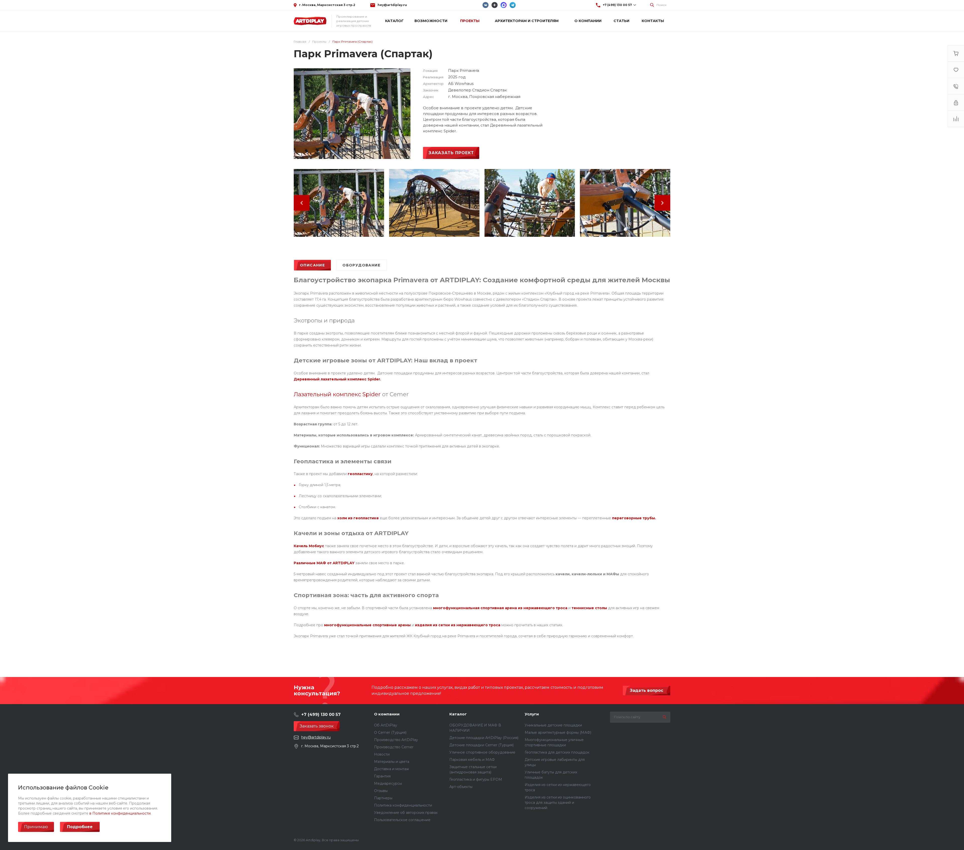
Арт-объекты (460, 786)
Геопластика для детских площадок (557, 752)
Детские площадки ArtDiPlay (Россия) (483, 737)
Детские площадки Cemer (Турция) (481, 745)
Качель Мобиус (309, 546)
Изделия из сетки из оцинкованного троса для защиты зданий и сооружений (558, 802)
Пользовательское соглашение (402, 820)
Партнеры (383, 798)
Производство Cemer (393, 747)
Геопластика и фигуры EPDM (475, 779)
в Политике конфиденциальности (120, 813)
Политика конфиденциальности (403, 805)
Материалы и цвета (391, 761)
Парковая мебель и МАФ (472, 759)
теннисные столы (589, 608)
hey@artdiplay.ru (392, 5)
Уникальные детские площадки (553, 725)
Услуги (532, 714)
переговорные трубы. (634, 518)
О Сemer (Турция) (390, 732)
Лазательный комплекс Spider (337, 394)
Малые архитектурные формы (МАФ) (558, 732)
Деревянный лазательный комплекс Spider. (337, 379)
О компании (387, 714)
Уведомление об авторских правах (406, 812)
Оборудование (361, 265)
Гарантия (382, 776)
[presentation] (302, 203)
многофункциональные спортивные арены (367, 625)
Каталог (458, 714)
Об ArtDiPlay (385, 725)
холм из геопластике (358, 518)
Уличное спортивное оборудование (482, 752)
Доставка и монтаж (391, 769)
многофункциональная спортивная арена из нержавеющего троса (500, 608)
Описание (312, 265)
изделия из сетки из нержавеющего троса (457, 625)
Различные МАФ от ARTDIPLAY (324, 563)
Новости (382, 754)
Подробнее (80, 826)
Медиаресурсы (388, 783)
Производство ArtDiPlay (396, 740)
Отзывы (381, 790)
